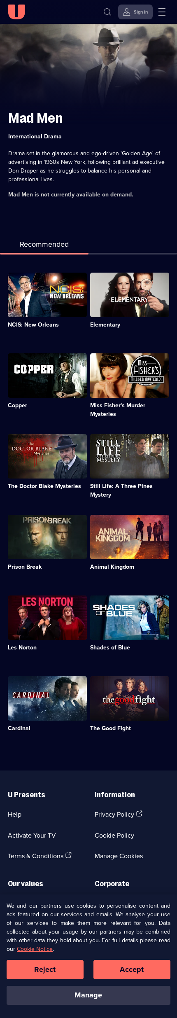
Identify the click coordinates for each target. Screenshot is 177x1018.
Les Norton (22, 647)
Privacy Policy (114, 814)
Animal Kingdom (112, 567)
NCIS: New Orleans (33, 324)
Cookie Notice (35, 949)
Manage (88, 995)
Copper (17, 405)
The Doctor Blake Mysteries (44, 486)
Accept (132, 969)
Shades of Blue (110, 647)
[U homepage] (16, 12)
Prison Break (25, 567)
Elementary (105, 324)
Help (14, 814)
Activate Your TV (32, 835)
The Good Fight (110, 728)
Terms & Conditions (35, 855)
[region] (88, 956)
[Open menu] (161, 12)
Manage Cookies (119, 855)
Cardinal (19, 728)
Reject (45, 969)
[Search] (107, 12)
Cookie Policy (114, 835)
